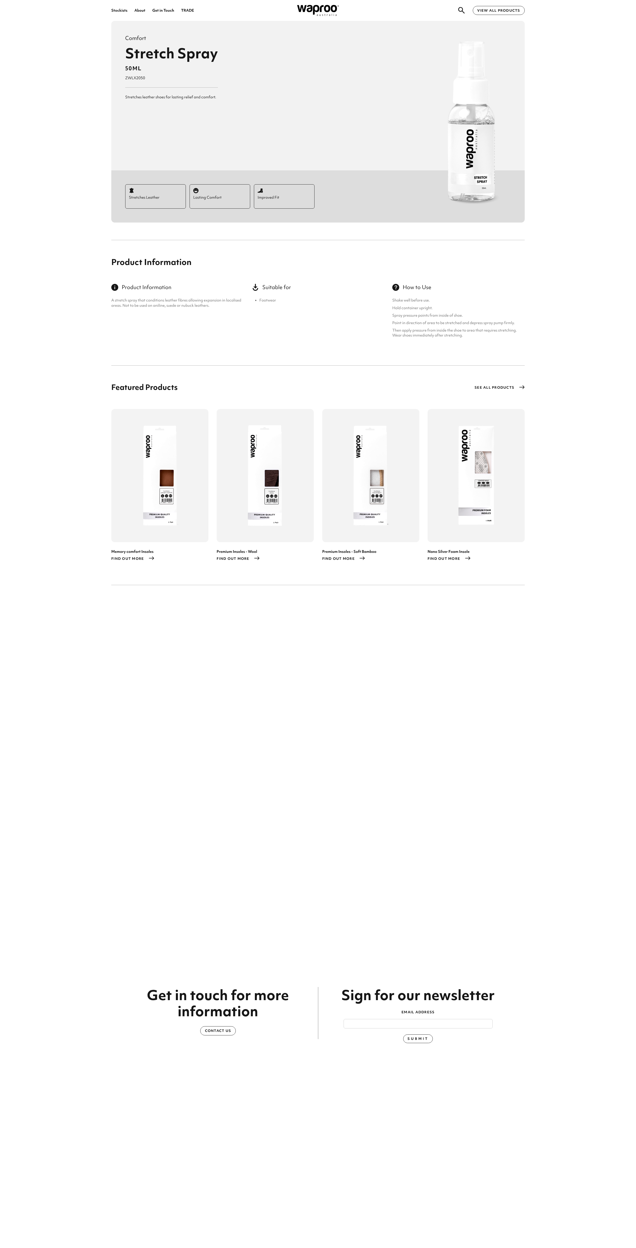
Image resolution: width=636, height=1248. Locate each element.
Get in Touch (163, 10)
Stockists (119, 10)
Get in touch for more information (218, 1003)
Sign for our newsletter (418, 995)
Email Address (418, 1012)
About (139, 10)
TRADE (187, 10)
